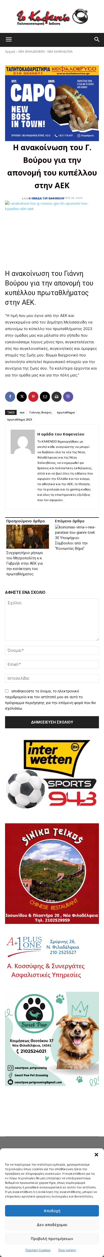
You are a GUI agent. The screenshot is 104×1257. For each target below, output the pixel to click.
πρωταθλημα (66, 412)
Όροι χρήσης (67, 1250)
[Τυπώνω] (56, 397)
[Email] (45, 397)
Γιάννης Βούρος (41, 412)
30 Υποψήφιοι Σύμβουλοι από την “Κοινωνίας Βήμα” (71, 543)
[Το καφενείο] (52, 16)
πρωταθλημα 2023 (19, 419)
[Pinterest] (33, 397)
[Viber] (68, 397)
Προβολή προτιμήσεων (52, 1238)
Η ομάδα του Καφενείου (46, 198)
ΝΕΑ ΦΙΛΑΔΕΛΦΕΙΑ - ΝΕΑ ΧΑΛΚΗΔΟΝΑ (45, 51)
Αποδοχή (52, 1210)
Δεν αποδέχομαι (52, 1224)
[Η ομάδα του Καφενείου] (23, 467)
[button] (96, 1154)
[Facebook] (10, 397)
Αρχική (10, 51)
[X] (22, 397)
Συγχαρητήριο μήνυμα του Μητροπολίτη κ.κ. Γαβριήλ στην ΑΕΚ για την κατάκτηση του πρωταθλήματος (24, 563)
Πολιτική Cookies (37, 1250)
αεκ (22, 412)
